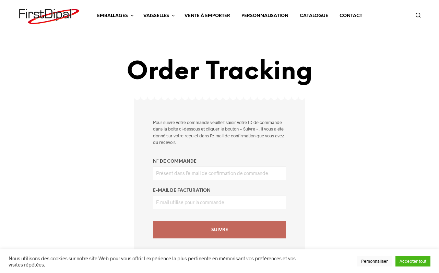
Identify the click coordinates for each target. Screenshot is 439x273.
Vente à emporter (207, 16)
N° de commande (175, 161)
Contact (351, 16)
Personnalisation (264, 16)
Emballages (112, 16)
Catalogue (314, 16)
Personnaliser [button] (374, 261)
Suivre (219, 230)
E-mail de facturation (182, 190)
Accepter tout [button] (413, 261)
